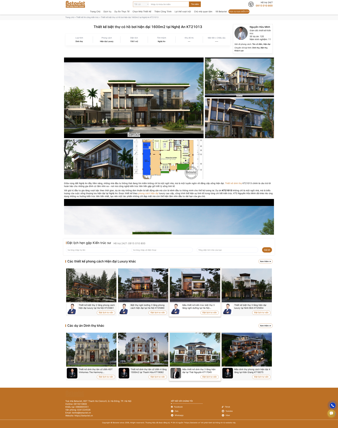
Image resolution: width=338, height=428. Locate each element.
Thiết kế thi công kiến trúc (87, 17)
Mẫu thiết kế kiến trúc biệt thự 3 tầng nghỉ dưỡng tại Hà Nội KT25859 (198, 306)
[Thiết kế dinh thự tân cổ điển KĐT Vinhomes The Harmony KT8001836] (91, 350)
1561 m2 (134, 41)
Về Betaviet (221, 11)
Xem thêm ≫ (265, 261)
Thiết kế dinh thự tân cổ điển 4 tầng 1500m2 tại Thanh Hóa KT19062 (149, 371)
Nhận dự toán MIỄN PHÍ (239, 11)
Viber (247, 415)
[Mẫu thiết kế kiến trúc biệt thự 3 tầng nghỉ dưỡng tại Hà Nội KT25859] (195, 285)
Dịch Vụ (107, 11)
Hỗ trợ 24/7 (260, 4)
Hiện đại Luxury (106, 41)
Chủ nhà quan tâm (203, 11)
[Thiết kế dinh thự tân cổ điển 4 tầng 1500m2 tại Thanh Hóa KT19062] (143, 350)
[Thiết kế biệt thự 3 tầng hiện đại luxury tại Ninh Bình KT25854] (247, 285)
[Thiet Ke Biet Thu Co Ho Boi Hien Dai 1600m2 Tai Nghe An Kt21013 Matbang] (168, 159)
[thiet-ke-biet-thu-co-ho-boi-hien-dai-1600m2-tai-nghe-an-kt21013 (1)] (134, 98)
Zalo (196, 411)
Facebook (196, 406)
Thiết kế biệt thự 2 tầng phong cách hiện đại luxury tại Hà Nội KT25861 (97, 306)
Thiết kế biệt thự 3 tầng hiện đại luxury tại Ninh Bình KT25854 (250, 306)
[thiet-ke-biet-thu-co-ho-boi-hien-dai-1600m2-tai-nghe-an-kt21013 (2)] (239, 77)
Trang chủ (69, 17)
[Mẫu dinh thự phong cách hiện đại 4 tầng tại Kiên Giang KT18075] (247, 350)
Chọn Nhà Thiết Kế (142, 11)
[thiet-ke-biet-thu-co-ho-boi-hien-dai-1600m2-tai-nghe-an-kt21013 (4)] (239, 118)
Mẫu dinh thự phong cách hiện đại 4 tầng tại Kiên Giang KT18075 (252, 371)
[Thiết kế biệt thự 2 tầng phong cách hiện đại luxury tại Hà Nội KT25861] (91, 285)
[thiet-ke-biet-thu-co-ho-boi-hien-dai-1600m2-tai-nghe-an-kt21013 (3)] (98, 159)
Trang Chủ (95, 11)
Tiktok (247, 406)
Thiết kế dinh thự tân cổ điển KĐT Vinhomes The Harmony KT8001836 (95, 371)
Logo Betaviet (75, 4)
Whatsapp (196, 415)
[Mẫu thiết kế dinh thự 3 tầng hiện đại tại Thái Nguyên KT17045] (195, 350)
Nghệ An (161, 41)
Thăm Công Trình (163, 11)
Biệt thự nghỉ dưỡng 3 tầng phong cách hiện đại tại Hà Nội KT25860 (148, 306)
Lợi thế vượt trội (183, 11)
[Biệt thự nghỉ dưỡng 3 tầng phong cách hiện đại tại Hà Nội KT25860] (143, 285)
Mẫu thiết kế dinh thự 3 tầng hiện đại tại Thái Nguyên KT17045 (198, 371)
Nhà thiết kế (253, 38)
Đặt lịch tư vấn (106, 312)
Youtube (247, 411)
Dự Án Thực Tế (121, 11)
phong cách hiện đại (148, 193)
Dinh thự (79, 41)
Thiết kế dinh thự (233, 183)
